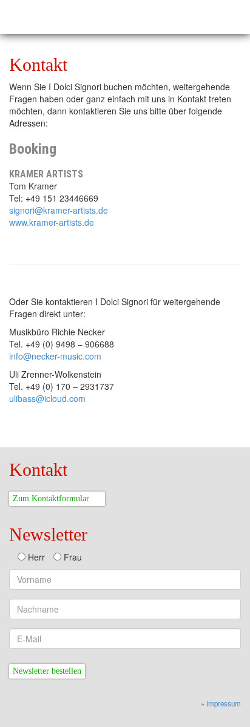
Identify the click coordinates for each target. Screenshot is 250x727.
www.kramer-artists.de (51, 222)
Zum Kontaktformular (51, 498)
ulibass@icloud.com (47, 398)
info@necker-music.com (55, 356)
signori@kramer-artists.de (58, 210)
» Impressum (221, 703)
